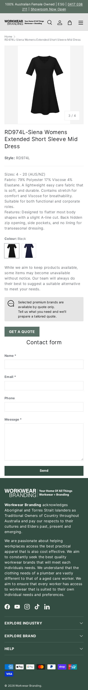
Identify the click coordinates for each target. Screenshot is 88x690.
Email (9, 377)
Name (9, 355)
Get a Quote (22, 331)
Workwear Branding (28, 685)
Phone (10, 398)
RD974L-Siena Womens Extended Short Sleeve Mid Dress (43, 39)
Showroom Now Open (48, 9)
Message (12, 419)
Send (44, 471)
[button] (70, 23)
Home (8, 36)
